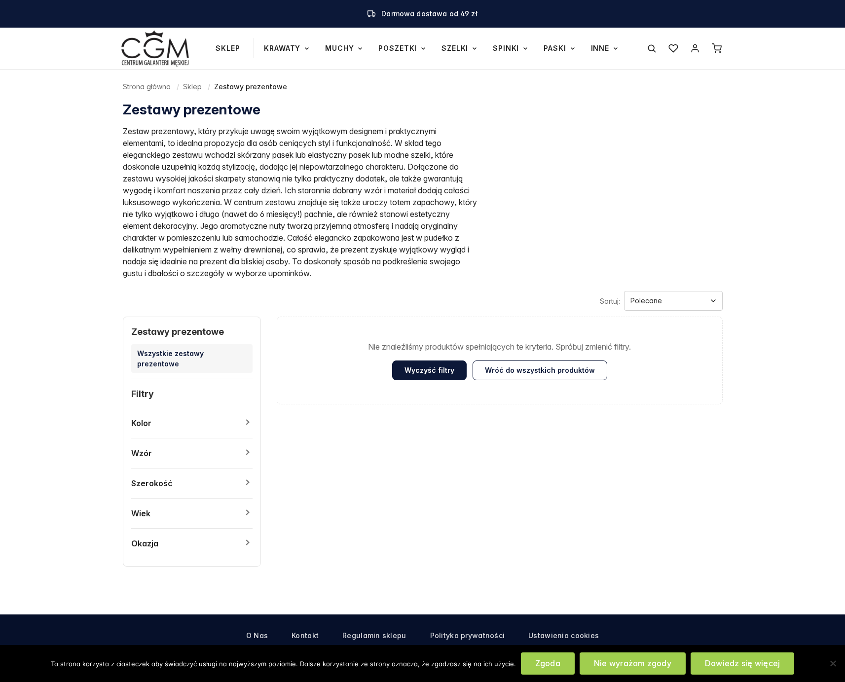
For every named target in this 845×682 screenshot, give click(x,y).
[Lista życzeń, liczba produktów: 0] (673, 48)
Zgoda (547, 663)
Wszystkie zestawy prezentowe (170, 358)
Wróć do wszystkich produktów (540, 370)
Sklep (228, 48)
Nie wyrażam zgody (632, 663)
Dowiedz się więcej (742, 663)
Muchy (339, 48)
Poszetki (397, 48)
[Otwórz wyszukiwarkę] (651, 48)
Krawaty (282, 48)
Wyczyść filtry (429, 370)
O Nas (257, 635)
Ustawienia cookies (563, 635)
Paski (555, 48)
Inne (600, 48)
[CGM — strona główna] (155, 48)
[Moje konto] (695, 48)
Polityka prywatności (467, 635)
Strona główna (147, 86)
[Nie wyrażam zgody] (833, 663)
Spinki (506, 48)
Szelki (454, 48)
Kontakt (305, 635)
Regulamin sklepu (374, 635)
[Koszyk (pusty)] (717, 48)
